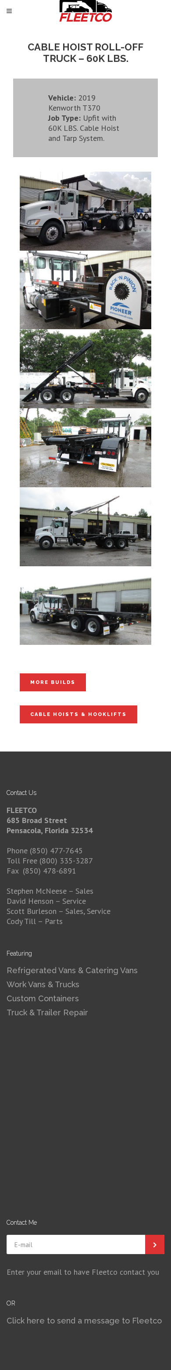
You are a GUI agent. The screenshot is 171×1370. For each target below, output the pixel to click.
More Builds (52, 682)
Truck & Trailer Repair (47, 1012)
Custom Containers (43, 998)
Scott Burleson (32, 911)
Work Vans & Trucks (43, 984)
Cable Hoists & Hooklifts (78, 714)
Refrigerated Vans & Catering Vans (72, 970)
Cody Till (21, 921)
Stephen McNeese (37, 891)
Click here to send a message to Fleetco (84, 1320)
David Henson (31, 901)
